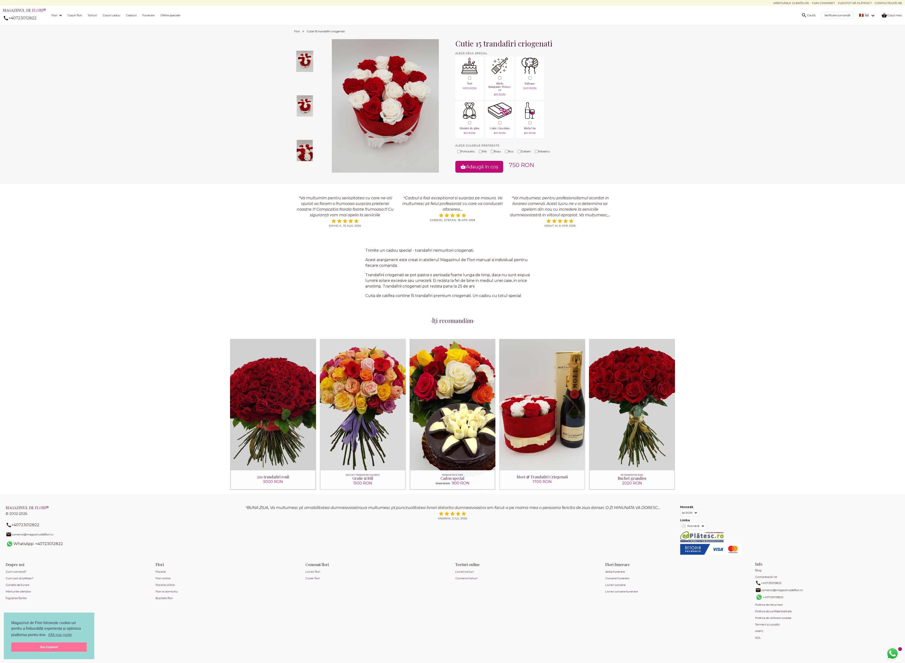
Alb (484, 151)
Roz (511, 151)
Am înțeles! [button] (49, 647)
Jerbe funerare (615, 571)
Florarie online (165, 585)
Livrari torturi (464, 571)
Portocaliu (468, 151)
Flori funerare (617, 564)
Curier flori (312, 578)
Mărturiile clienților (791, 3)
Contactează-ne (888, 3)
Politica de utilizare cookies (773, 618)
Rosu (497, 151)
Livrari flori (312, 571)
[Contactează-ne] (892, 653)
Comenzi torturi (466, 578)
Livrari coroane (615, 585)
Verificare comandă (837, 15)
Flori (55, 15)
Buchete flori (164, 598)
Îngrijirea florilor (16, 598)
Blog (758, 570)
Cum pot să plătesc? (855, 3)
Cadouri (131, 15)
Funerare (148, 15)
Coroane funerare (617, 578)
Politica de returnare (769, 604)
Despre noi (15, 564)
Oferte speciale (170, 15)
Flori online (163, 578)
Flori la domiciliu (167, 591)
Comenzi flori (317, 564)
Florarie (161, 571)
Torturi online (467, 564)
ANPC (759, 631)
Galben (526, 151)
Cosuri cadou (111, 15)
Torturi (92, 15)
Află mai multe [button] (60, 635)
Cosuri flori (74, 15)
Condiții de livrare (17, 585)
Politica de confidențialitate (773, 611)
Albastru (544, 151)
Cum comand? (823, 3)
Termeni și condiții (767, 624)
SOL (758, 637)
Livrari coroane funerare (621, 591)
